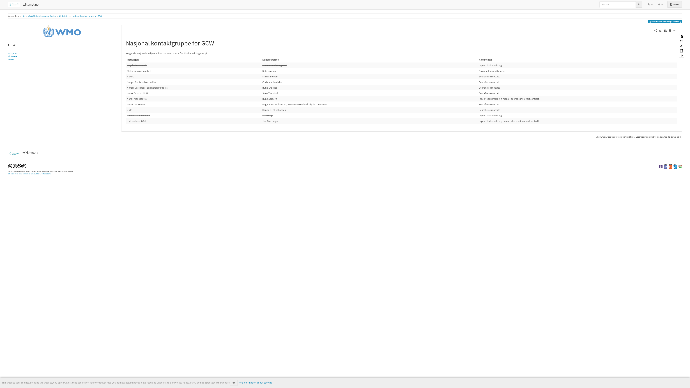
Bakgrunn (12, 53)
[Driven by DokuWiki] (680, 166)
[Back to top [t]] (681, 55)
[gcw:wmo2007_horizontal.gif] (62, 31)
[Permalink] (674, 30)
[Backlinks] (681, 45)
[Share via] (655, 30)
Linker (11, 59)
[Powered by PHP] (665, 166)
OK (234, 382)
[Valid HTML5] (670, 166)
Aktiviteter (64, 16)
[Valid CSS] (675, 166)
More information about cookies (255, 382)
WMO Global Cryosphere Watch (42, 16)
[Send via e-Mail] (665, 30)
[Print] (669, 30)
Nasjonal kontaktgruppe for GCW (87, 16)
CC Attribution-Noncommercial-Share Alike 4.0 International (29, 174)
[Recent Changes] (660, 30)
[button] (650, 4)
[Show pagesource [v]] (681, 36)
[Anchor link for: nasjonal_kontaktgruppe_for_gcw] (217, 42)
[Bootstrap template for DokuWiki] (661, 166)
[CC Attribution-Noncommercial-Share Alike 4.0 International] (17, 165)
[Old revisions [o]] (681, 41)
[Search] (639, 4)
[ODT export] (681, 50)
